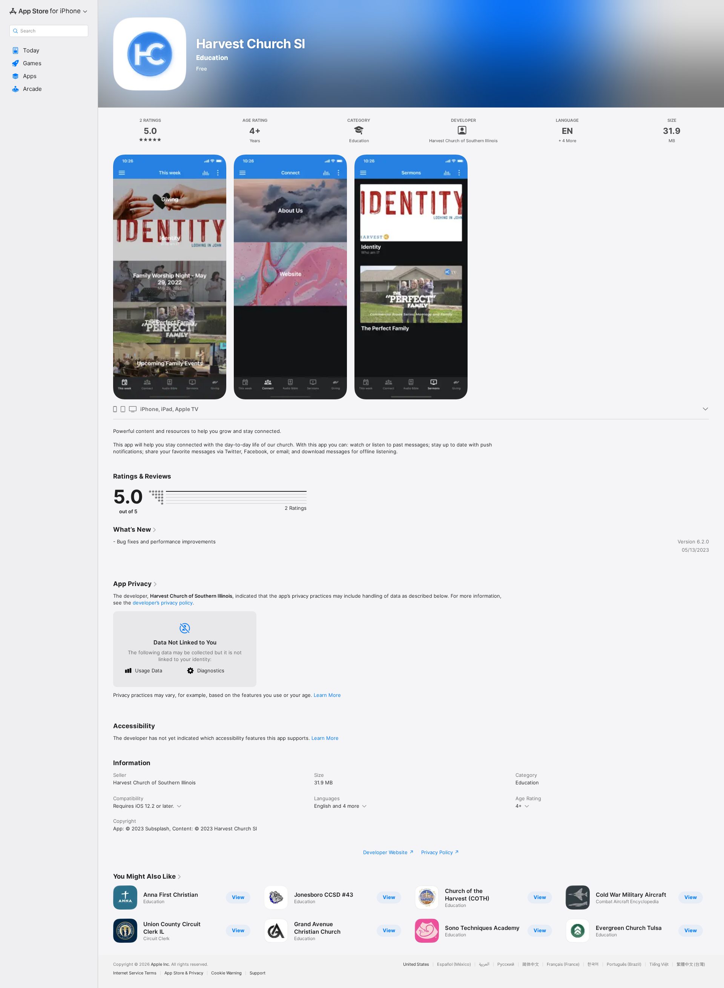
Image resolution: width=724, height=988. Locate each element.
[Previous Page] (105, 914)
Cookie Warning (226, 973)
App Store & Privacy (183, 973)
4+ (518, 806)
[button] (49, 50)
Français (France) (563, 964)
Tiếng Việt (659, 964)
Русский (505, 964)
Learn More (327, 695)
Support (257, 973)
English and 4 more (336, 806)
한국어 (593, 964)
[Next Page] (716, 914)
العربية (484, 964)
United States (416, 964)
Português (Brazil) (624, 964)
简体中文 (530, 964)
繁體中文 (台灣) (690, 964)
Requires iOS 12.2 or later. (143, 806)
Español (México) (454, 964)
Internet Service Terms (134, 973)
